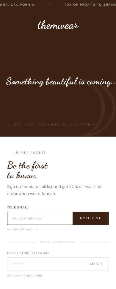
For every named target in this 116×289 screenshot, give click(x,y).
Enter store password (28, 253)
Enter (96, 264)
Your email (18, 207)
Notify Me (90, 218)
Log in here (34, 275)
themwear (58, 24)
